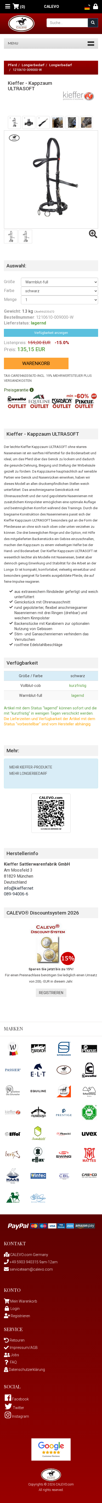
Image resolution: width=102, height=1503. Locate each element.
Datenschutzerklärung (26, 1369)
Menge (8, 299)
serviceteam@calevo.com (31, 1269)
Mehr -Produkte (30, 767)
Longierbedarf (33, 65)
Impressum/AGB (23, 1347)
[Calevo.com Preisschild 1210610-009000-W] (51, 812)
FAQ (13, 1362)
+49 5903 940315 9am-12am (33, 1262)
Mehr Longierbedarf (28, 773)
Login (15, 1308)
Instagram (20, 1416)
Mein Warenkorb (23, 1301)
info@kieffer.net (18, 888)
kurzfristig (77, 685)
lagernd (77, 695)
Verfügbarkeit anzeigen (51, 333)
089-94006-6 (16, 893)
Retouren (17, 1340)
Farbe (8, 290)
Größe (8, 281)
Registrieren (51, 993)
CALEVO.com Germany (28, 1255)
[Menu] (7, 6)
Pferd (12, 65)
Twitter (18, 1408)
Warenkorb (36, 363)
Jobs (14, 1355)
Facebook (20, 1399)
